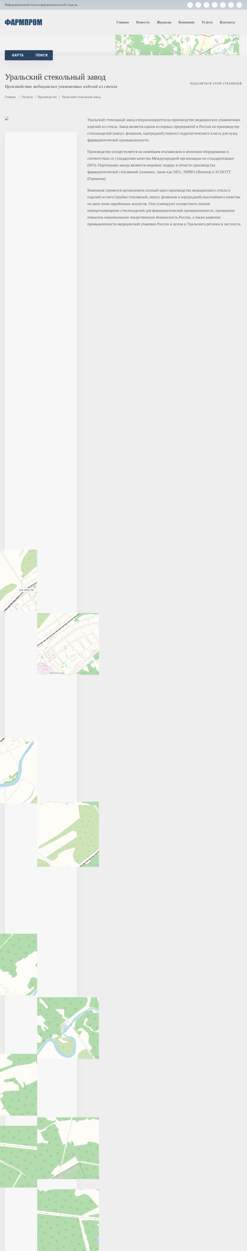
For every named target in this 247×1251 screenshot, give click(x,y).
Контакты (227, 22)
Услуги (207, 22)
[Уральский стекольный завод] (7, 118)
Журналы (164, 22)
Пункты (27, 97)
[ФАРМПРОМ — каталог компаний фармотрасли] (23, 22)
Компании (186, 22)
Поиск (42, 55)
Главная (123, 22)
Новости (143, 22)
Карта (18, 55)
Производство (47, 97)
